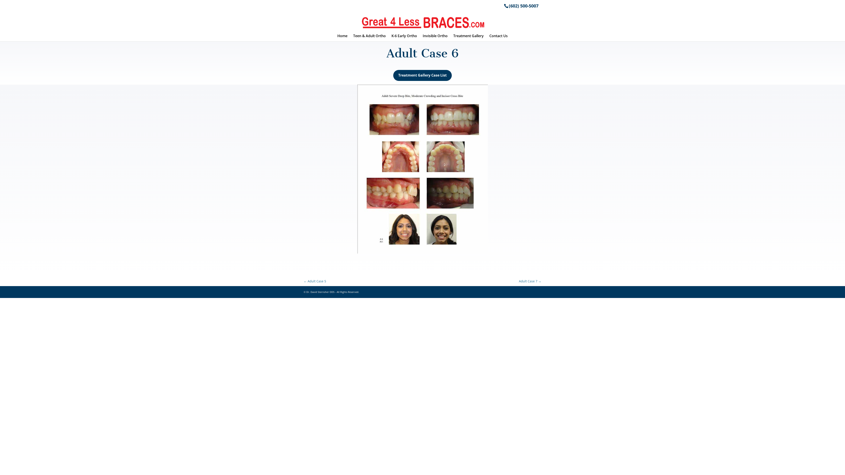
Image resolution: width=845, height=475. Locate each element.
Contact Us (498, 36)
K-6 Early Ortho (404, 36)
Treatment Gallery (468, 36)
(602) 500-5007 (523, 6)
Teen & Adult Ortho (369, 36)
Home (342, 36)
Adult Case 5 (315, 281)
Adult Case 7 (530, 281)
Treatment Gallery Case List (422, 75)
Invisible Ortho (435, 36)
